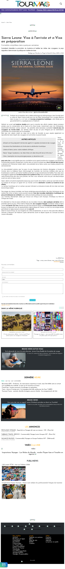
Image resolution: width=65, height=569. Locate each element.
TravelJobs (16, 549)
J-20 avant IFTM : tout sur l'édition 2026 (16, 464)
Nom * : (3, 267)
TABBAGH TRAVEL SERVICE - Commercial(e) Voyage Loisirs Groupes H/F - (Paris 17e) (28, 434)
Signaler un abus (5, 305)
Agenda (48, 540)
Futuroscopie (17, 543)
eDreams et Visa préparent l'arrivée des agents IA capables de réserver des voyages (29, 143)
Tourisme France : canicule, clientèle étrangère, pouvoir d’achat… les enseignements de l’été (29, 391)
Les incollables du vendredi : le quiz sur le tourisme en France (20, 385)
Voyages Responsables (20, 554)
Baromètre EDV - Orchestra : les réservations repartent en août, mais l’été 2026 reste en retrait (31, 383)
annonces (32, 427)
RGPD (31, 542)
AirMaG (15, 537)
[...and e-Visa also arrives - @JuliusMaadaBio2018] (32, 55)
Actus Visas (9, 22)
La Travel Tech (18, 545)
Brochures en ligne (19, 539)
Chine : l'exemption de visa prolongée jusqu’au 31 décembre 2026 (23, 156)
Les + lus (7, 381)
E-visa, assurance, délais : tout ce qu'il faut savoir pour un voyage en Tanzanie (17, 335)
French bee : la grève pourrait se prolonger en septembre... (20, 387)
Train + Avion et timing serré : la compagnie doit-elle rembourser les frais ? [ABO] (27, 389)
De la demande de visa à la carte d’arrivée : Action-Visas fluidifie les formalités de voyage (32, 351)
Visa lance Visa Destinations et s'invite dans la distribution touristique (24, 146)
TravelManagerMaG (19, 551)
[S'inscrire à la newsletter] (4, 564)
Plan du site (33, 540)
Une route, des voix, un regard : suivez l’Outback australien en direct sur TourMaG (32, 402)
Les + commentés (16, 381)
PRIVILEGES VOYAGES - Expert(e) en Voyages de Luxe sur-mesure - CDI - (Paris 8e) (27, 430)
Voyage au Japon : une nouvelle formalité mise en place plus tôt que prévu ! (48, 335)
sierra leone (47, 260)
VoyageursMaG (18, 552)
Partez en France (18, 548)
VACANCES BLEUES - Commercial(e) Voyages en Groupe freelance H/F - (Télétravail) (28, 438)
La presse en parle (52, 542)
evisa (42, 260)
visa (53, 260)
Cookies (32, 543)
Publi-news (32, 461)
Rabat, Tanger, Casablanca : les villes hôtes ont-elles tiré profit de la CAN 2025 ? (28, 153)
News (2, 381)
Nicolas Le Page (40, 53)
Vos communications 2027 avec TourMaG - (32, 10)
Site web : (4, 277)
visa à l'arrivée (59, 260)
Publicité (48, 539)
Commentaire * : (5, 282)
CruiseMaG (16, 540)
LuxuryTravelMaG (19, 546)
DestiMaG (16, 542)
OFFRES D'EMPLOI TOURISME (8, 431)
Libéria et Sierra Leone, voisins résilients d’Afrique (18, 149)
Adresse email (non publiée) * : (8, 272)
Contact (48, 537)
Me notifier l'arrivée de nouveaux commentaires (14, 296)
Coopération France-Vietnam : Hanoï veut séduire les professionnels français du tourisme (32, 483)
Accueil (2, 22)
